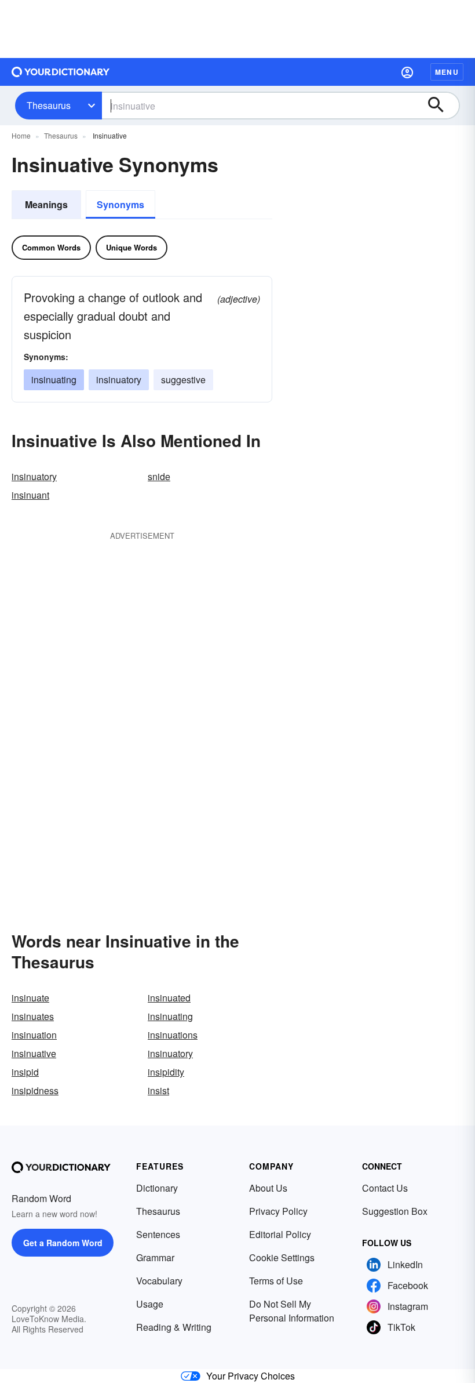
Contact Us (385, 1188)
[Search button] (441, 105)
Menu (447, 72)
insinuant (30, 495)
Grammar (155, 1257)
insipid (25, 1072)
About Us (268, 1188)
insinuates (33, 1016)
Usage (149, 1304)
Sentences (158, 1234)
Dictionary (157, 1188)
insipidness (35, 1090)
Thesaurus (49, 105)
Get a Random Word (63, 1242)
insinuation (34, 1034)
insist (158, 1090)
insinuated (169, 997)
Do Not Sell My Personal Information (291, 1310)
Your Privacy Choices (250, 1375)
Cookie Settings (282, 1257)
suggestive (183, 379)
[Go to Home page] (61, 72)
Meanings (46, 204)
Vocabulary (159, 1280)
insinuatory (118, 379)
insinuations (173, 1034)
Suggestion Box (394, 1211)
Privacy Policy (278, 1211)
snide (159, 476)
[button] (407, 72)
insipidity (166, 1072)
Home (21, 135)
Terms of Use (276, 1280)
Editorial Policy (280, 1234)
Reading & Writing (173, 1327)
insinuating (53, 379)
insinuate (30, 997)
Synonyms (120, 204)
